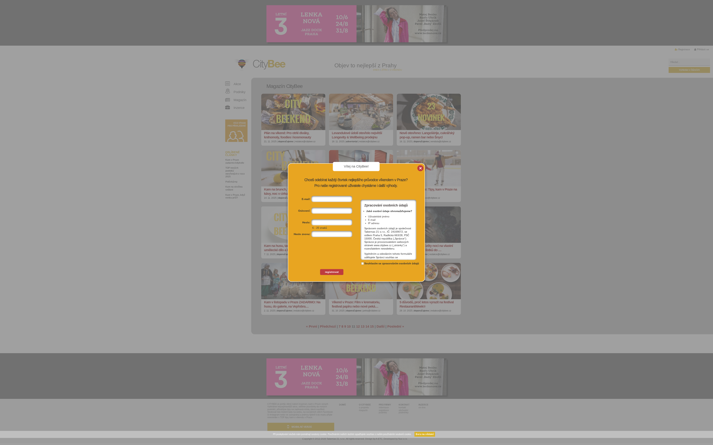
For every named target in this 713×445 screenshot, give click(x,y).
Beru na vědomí (425, 434)
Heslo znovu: (302, 234)
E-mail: (306, 199)
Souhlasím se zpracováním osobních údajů (391, 263)
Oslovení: (304, 210)
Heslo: (306, 222)
